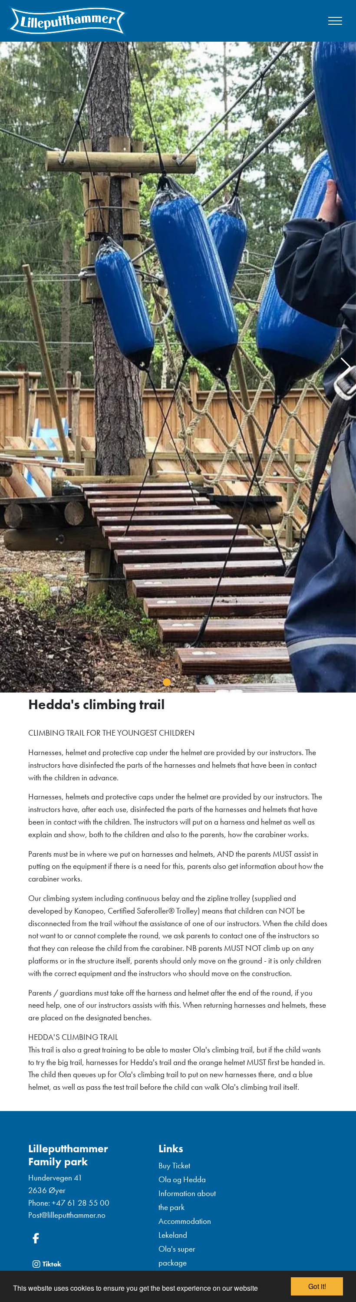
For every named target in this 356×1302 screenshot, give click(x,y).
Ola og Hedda (182, 1179)
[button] (167, 682)
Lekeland (172, 1235)
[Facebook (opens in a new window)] (86, 1238)
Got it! (317, 1286)
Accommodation (184, 1221)
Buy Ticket (174, 1165)
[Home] (67, 20)
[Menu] (335, 21)
